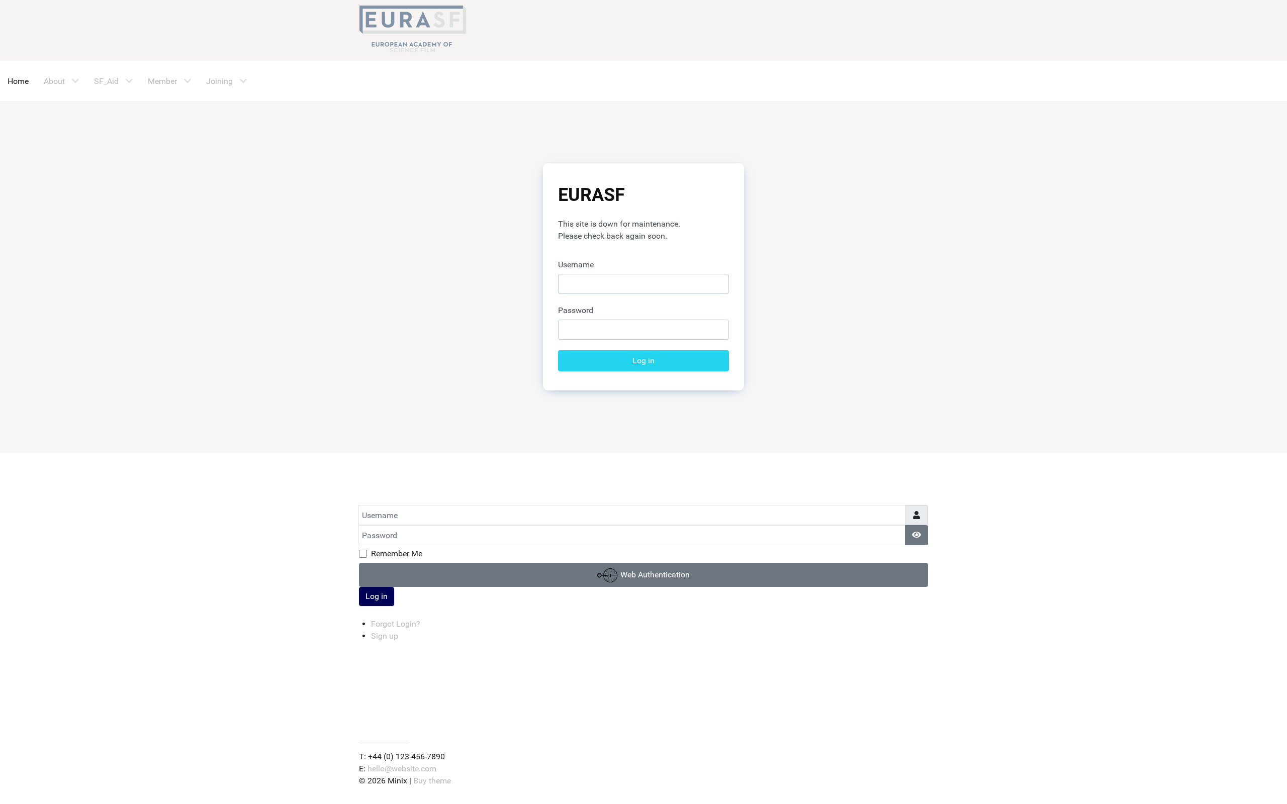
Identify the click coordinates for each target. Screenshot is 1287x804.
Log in (643, 360)
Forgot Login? (395, 624)
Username (576, 264)
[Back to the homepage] (413, 30)
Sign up (384, 636)
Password (575, 310)
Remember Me (396, 553)
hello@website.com (401, 768)
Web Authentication (654, 574)
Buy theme (432, 780)
